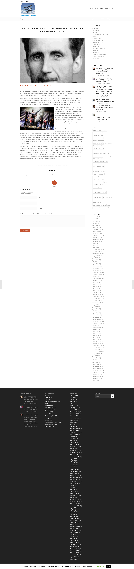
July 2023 (95, 282)
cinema (95, 30)
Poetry (94, 50)
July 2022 (95, 307)
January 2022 (96, 319)
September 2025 (97, 239)
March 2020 (96, 364)
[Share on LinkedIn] (65, 175)
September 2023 (97, 278)
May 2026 (95, 223)
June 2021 (95, 333)
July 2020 (95, 356)
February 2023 (97, 292)
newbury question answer (98, 179)
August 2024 (96, 256)
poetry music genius (97, 189)
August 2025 (96, 241)
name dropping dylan (97, 176)
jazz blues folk (96, 163)
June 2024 (95, 260)
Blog (21, 19)
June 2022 (95, 309)
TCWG (108, 205)
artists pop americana (97, 130)
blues (105, 130)
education (44, 26)
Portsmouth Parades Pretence (99, 192)
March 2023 (96, 290)
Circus (94, 32)
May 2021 (95, 335)
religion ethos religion (108, 197)
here (101, 158)
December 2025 (97, 233)
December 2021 (97, 321)
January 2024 (96, 270)
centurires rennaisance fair (106, 132)
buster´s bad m (96, 132)
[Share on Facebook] (26, 175)
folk (108, 153)
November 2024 (97, 249)
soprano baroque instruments (99, 205)
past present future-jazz (98, 184)
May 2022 (95, 311)
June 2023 (95, 284)
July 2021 (95, 331)
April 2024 (95, 264)
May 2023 (95, 286)
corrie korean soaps (107, 143)
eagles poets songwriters (98, 148)
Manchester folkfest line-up (99, 169)
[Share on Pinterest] (52, 175)
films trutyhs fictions (108, 150)
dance (94, 36)
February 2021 (97, 341)
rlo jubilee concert (97, 200)
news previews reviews (98, 181)
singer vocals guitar (97, 202)
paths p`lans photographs (98, 187)
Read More (90, 566)
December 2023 (97, 272)
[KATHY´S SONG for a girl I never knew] (1, 284)
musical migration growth (98, 174)
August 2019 (96, 378)
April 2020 (95, 362)
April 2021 (95, 337)
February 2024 (97, 268)
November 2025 (97, 235)
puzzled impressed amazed (99, 194)
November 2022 (97, 299)
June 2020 (95, 358)
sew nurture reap (106, 200)
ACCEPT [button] (108, 566)
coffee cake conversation (98, 140)
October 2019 (96, 374)
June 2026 (95, 221)
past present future (108, 181)
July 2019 (95, 380)
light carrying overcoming (98, 166)
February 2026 (97, 229)
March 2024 (96, 266)
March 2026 (96, 227)
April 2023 (95, 288)
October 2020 (96, 350)
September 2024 (97, 254)
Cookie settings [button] (100, 566)
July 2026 (95, 219)
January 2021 (96, 343)
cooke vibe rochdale (97, 143)
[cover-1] (52, 60)
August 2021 (96, 329)
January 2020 (96, 368)
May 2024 (95, 262)
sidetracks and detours (99, 54)
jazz (107, 161)
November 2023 (97, 274)
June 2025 (95, 245)
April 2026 (95, 225)
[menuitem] (91, 8)
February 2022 (97, 317)
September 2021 (97, 327)
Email (40, 202)
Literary (50, 26)
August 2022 (96, 305)
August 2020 (96, 354)
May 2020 (95, 360)
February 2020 (97, 366)
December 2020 (97, 345)
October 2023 (96, 276)
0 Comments (51, 165)
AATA (94, 28)
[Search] (112, 8)
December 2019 (97, 370)
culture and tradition (98, 34)
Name (40, 197)
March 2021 (96, 339)
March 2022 (96, 315)
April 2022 (95, 313)
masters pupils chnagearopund (99, 171)
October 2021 (96, 325)
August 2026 (96, 217)
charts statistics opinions (98, 135)
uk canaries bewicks (106, 207)
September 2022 (97, 303)
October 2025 (96, 237)
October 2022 (96, 301)
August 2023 (96, 280)
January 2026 (96, 231)
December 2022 (97, 297)
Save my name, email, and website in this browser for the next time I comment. (39, 213)
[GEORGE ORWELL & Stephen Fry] (133, 284)
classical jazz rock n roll (98, 138)
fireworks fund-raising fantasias (99, 153)
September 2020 (97, 352)
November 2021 (97, 323)
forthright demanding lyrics (107, 156)
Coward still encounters (98, 145)
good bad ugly (96, 158)
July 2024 (95, 258)
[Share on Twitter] (39, 175)
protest (95, 52)
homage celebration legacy (99, 161)
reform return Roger (97, 197)
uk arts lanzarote (96, 207)
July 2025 (95, 243)
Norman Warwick (62, 165)
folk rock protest (96, 156)
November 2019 (97, 372)
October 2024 (96, 252)
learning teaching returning (106, 163)
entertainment (97, 40)
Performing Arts (59, 26)
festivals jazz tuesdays (97, 150)
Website (40, 208)
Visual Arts (96, 59)
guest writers (96, 42)
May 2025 (95, 247)
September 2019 (97, 376)
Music (94, 46)
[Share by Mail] (78, 175)
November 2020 (97, 348)
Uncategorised (97, 57)
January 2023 (96, 294)
